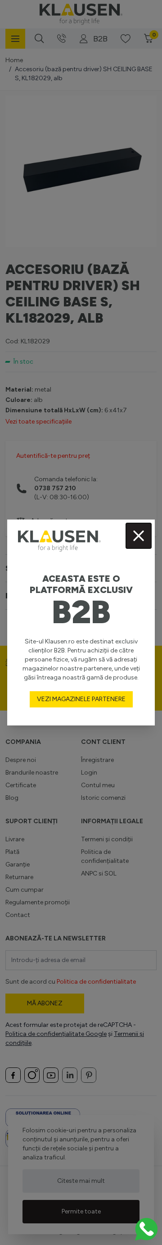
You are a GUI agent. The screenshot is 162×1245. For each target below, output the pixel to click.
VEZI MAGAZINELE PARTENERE (81, 699)
